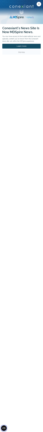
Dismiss (21, 52)
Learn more (21, 46)
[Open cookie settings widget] (4, 428)
